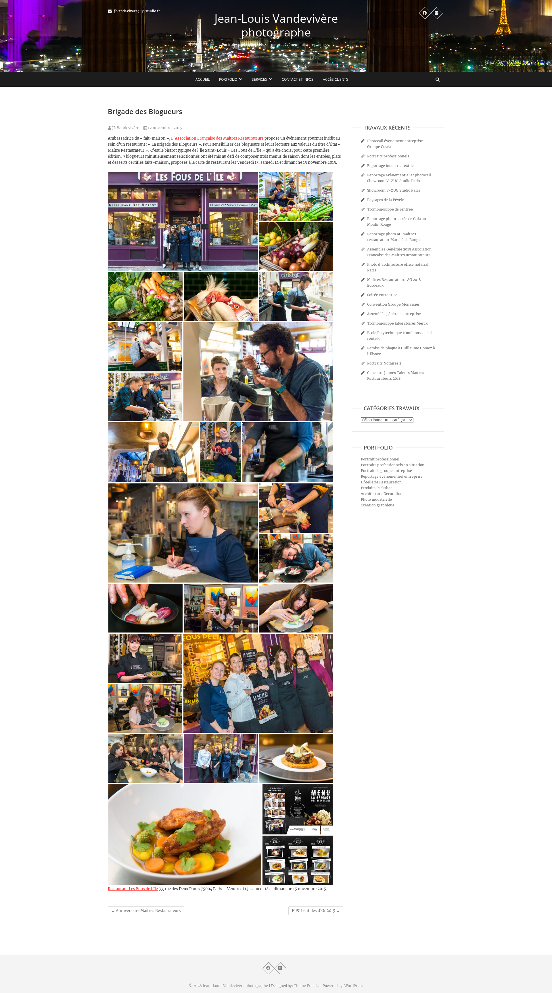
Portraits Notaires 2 (384, 363)
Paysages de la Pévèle (385, 200)
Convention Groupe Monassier (393, 304)
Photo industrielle (376, 499)
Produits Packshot (376, 488)
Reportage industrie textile (390, 165)
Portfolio (228, 79)
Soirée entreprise (382, 295)
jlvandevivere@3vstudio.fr (136, 11)
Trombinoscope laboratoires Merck (397, 323)
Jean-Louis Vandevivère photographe (276, 25)
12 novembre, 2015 (164, 128)
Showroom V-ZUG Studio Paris (393, 190)
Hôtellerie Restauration (381, 482)
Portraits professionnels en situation (392, 465)
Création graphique (377, 505)
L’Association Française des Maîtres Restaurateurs (217, 138)
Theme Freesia (306, 986)
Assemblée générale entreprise (394, 314)
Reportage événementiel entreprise (392, 476)
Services (259, 79)
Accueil (202, 79)
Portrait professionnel (380, 459)
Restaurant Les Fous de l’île (133, 888)
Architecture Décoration (381, 493)
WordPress (353, 986)
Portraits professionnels (388, 156)
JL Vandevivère (125, 128)
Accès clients (335, 79)
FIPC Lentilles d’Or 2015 (316, 910)
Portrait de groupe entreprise (386, 470)
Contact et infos (297, 79)
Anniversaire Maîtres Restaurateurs (146, 910)
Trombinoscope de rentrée (390, 209)
